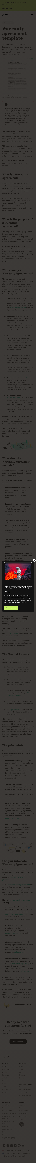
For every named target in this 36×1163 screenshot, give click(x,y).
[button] (32, 14)
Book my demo (11, 608)
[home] (5, 15)
